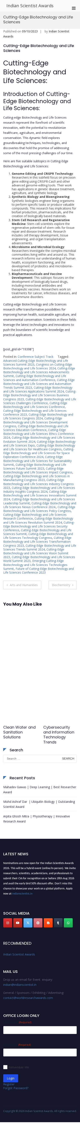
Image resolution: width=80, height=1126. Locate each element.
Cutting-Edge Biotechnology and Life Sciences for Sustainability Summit (37, 460)
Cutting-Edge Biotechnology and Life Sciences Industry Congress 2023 (38, 484)
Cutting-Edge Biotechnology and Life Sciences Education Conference (35, 428)
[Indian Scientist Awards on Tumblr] (58, 923)
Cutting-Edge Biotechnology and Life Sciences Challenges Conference (39, 401)
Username (17, 1022)
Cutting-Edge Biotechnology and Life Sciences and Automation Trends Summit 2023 (39, 384)
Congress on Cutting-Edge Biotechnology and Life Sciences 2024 (37, 366)
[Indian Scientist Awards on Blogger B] (48, 923)
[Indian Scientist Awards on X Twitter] (27, 923)
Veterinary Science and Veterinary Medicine (55, 735)
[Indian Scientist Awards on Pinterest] (37, 923)
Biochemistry (61, 585)
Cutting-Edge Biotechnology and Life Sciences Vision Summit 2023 (35, 553)
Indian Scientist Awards (30, 5)
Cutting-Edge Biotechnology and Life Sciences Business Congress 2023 (39, 395)
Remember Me (18, 1067)
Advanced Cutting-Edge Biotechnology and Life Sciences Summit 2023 (35, 362)
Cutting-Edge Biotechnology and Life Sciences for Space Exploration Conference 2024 (38, 453)
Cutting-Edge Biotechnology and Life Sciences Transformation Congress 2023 (37, 541)
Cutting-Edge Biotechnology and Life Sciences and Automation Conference (34, 378)
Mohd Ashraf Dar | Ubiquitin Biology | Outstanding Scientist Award (39, 804)
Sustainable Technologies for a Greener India (19, 732)
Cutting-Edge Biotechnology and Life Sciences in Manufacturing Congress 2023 (36, 478)
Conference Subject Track (35, 357)
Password (17, 1045)
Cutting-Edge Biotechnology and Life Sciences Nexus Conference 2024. (39, 505)
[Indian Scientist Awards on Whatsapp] (68, 923)
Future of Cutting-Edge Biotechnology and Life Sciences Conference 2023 (38, 570)
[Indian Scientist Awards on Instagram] (7, 923)
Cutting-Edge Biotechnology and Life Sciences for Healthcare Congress (39, 447)
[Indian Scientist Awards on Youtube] (17, 923)
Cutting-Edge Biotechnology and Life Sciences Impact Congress (37, 470)
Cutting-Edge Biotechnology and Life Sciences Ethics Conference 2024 (38, 434)
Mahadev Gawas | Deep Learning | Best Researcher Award (39, 789)
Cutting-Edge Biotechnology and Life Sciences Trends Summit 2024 (39, 547)
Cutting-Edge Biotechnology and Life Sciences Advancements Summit (39, 372)
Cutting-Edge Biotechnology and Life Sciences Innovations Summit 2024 (40, 495)
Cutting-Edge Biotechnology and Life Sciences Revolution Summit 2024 (38, 520)
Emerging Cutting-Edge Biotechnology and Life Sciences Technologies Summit (35, 564)
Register (9, 1084)
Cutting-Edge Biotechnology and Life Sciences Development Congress (35, 422)
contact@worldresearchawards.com (28, 998)
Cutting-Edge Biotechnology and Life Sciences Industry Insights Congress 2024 (39, 490)
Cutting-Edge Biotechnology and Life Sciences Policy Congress (39, 509)
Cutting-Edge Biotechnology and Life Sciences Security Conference (38, 526)
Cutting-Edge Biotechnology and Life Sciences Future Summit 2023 (34, 466)
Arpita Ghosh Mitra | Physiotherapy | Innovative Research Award (36, 818)
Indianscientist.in (22, 892)
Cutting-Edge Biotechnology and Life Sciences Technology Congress (38, 536)
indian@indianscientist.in (19, 985)
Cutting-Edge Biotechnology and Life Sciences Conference (35, 405)
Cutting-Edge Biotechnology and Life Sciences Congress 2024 (38, 416)
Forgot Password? (15, 1088)
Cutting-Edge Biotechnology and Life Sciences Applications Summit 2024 (37, 389)
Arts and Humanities (24, 585)
